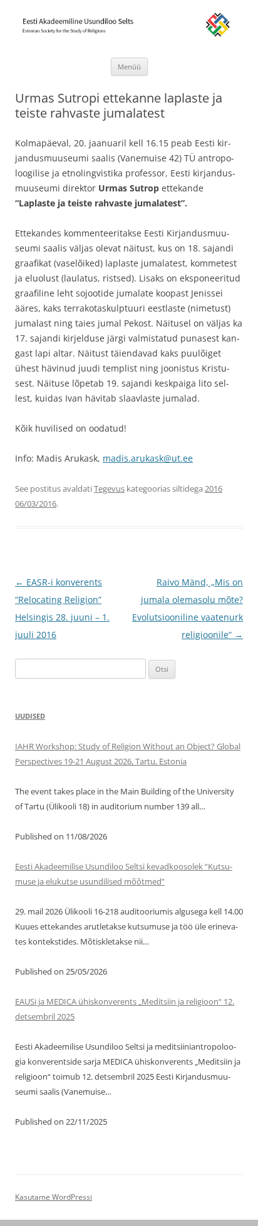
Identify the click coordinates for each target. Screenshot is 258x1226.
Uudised (30, 716)
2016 (213, 488)
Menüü (129, 66)
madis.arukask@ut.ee (148, 458)
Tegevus (109, 488)
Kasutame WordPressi (53, 1197)
